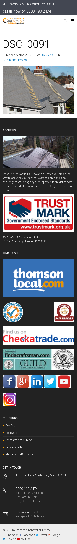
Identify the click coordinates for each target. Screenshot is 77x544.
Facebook (29, 535)
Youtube (25, 538)
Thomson (13, 535)
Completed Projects (16, 60)
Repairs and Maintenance (20, 447)
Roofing (10, 425)
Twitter (43, 535)
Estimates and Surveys (19, 439)
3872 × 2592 (49, 55)
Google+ (56, 535)
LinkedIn (11, 538)
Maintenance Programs (19, 454)
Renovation (12, 432)
